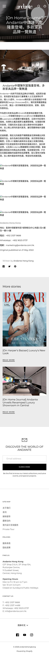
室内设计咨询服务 (10, 525)
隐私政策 (6, 547)
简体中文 (21, 625)
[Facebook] (17, 635)
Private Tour (8, 529)
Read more (9, 360)
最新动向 (6, 520)
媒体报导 (6, 516)
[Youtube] (24, 635)
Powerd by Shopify (24, 651)
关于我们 (6, 508)
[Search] (39, 6)
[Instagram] (31, 635)
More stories (12, 286)
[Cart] (45, 6)
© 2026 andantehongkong (24, 647)
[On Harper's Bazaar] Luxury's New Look (24, 352)
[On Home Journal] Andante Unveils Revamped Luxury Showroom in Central (20, 402)
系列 (5, 512)
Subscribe (24, 467)
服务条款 (6, 543)
